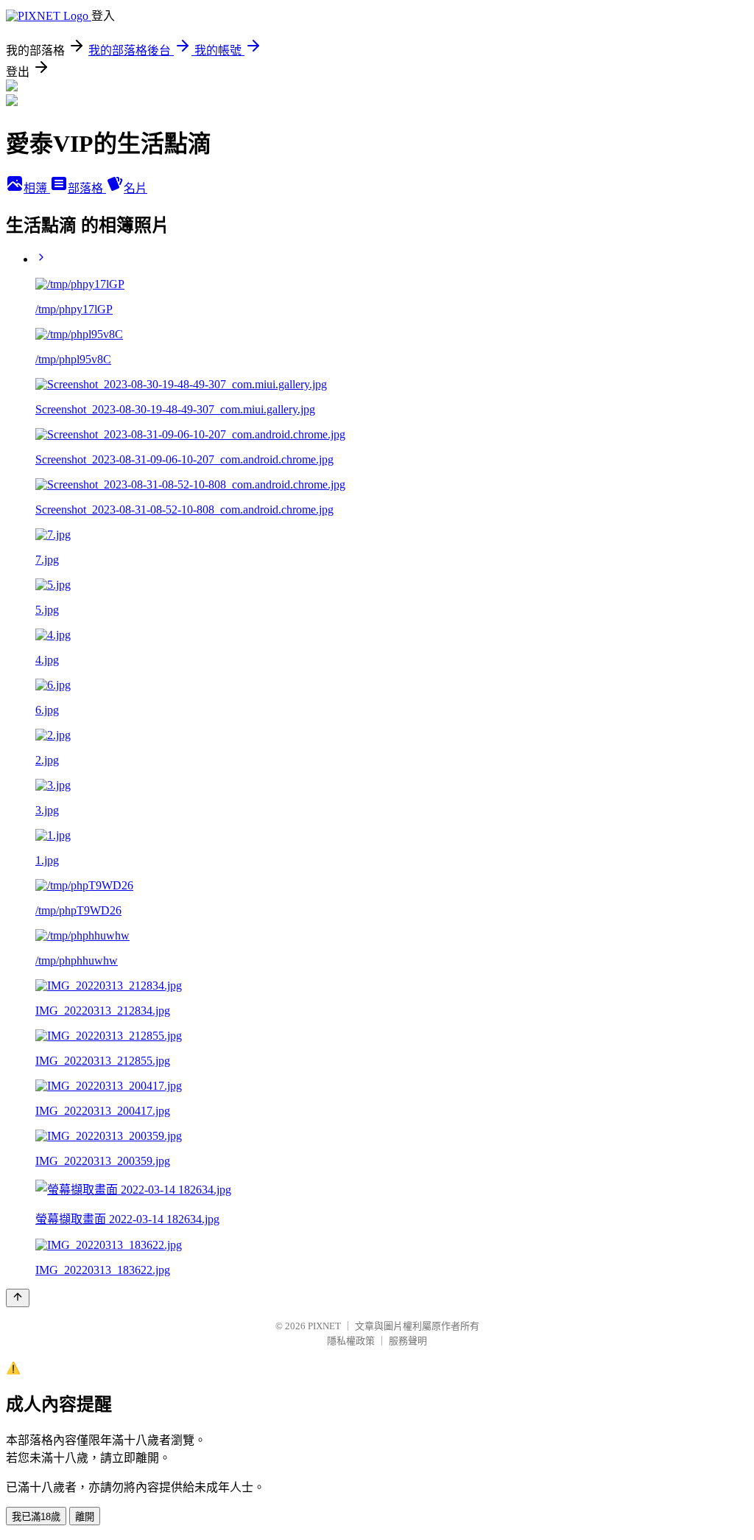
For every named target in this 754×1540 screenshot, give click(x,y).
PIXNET (324, 1325)
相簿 (37, 188)
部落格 (87, 188)
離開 (84, 1516)
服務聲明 (408, 1340)
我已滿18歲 (36, 1516)
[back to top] (17, 1298)
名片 (135, 188)
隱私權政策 (351, 1340)
